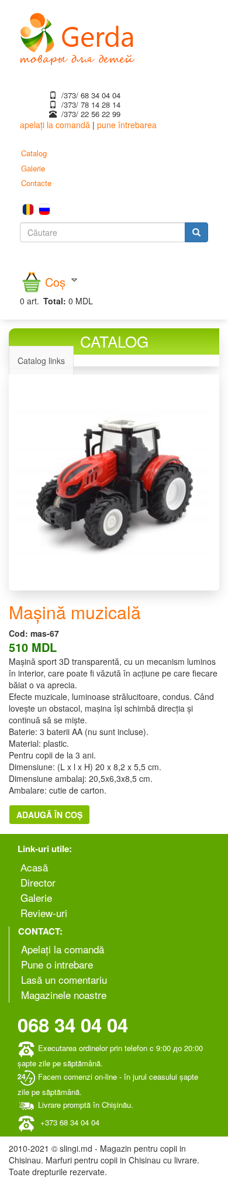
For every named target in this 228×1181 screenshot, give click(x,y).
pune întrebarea (127, 125)
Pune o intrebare (57, 964)
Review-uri (43, 912)
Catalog (34, 153)
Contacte (36, 182)
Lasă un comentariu (64, 979)
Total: (54, 301)
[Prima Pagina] (77, 37)
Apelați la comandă (62, 949)
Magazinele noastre (63, 994)
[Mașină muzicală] (114, 479)
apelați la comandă (55, 125)
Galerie (33, 168)
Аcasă (34, 867)
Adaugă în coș (49, 814)
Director (38, 882)
